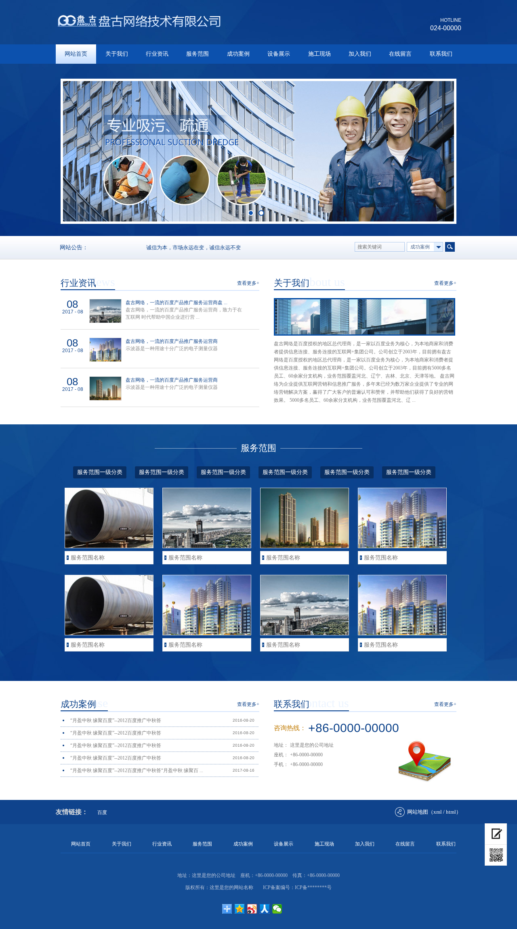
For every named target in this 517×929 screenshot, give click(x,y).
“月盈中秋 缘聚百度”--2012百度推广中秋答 (115, 720)
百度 (102, 812)
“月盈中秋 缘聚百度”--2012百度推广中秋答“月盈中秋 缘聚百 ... (136, 770)
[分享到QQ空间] (240, 909)
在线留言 (400, 54)
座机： (281, 755)
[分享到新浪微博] (252, 909)
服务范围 (197, 54)
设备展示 (278, 54)
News (101, 281)
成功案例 (238, 54)
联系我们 (441, 54)
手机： (281, 764)
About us (323, 281)
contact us (325, 703)
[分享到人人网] (265, 909)
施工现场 (319, 54)
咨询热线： (290, 727)
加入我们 (360, 54)
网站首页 (76, 54)
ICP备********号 (313, 887)
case (97, 703)
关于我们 (116, 54)
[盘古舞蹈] (138, 26)
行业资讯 (157, 54)
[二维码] (496, 855)
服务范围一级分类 (99, 472)
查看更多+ (248, 283)
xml (437, 812)
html (451, 812)
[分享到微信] (277, 909)
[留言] (496, 834)
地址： (281, 745)
